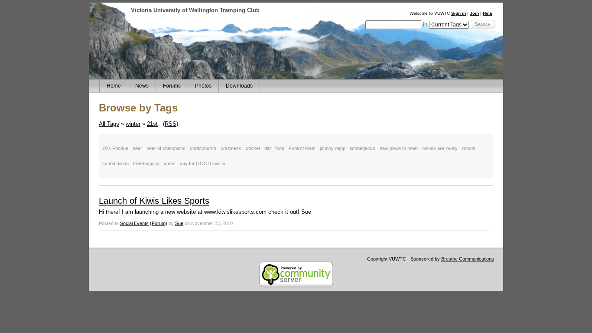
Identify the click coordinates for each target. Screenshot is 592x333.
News (142, 86)
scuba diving (115, 163)
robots (468, 148)
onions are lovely (440, 148)
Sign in (458, 13)
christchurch (203, 148)
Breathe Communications (467, 258)
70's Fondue (115, 148)
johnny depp (332, 148)
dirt (267, 148)
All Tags (109, 124)
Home (114, 86)
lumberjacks (362, 148)
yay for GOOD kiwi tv (202, 163)
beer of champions (165, 148)
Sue (179, 223)
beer (137, 148)
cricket (253, 148)
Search (483, 24)
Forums (172, 86)
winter (133, 124)
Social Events (134, 223)
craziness (231, 148)
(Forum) (158, 223)
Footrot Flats (302, 148)
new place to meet (399, 148)
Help (487, 13)
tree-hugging (146, 163)
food (279, 148)
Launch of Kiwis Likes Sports (154, 201)
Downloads (239, 86)
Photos (203, 86)
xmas (170, 163)
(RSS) (170, 124)
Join (474, 13)
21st (152, 124)
